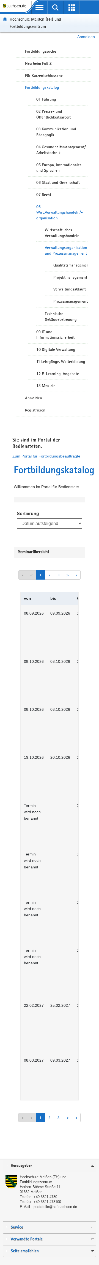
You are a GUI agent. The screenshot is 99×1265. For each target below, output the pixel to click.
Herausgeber (21, 1166)
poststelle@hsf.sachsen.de (55, 1207)
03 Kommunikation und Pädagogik (56, 131)
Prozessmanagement (70, 301)
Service (17, 1227)
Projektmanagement (70, 277)
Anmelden (86, 36)
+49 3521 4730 (45, 1197)
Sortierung (28, 513)
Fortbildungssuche (40, 51)
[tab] (49, 1166)
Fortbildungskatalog (42, 87)
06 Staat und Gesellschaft (58, 182)
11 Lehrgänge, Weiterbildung (60, 361)
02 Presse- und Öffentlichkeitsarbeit (53, 114)
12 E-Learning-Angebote (57, 373)
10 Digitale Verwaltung (55, 349)
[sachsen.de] (15, 8)
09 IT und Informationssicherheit (55, 334)
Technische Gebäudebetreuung (61, 316)
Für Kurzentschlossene (44, 75)
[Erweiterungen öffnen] (72, 7)
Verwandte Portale (27, 1239)
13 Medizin (46, 385)
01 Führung (46, 99)
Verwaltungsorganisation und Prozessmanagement (66, 250)
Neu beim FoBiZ (38, 63)
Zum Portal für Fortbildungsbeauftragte (46, 456)
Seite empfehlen (25, 1251)
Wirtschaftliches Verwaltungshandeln (62, 232)
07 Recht (43, 194)
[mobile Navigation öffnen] (39, 7)
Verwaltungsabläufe (70, 289)
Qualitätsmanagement (70, 265)
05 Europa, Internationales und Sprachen (58, 167)
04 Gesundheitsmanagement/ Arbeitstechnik (61, 149)
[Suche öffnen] (56, 7)
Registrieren (35, 410)
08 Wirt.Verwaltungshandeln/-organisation (59, 212)
